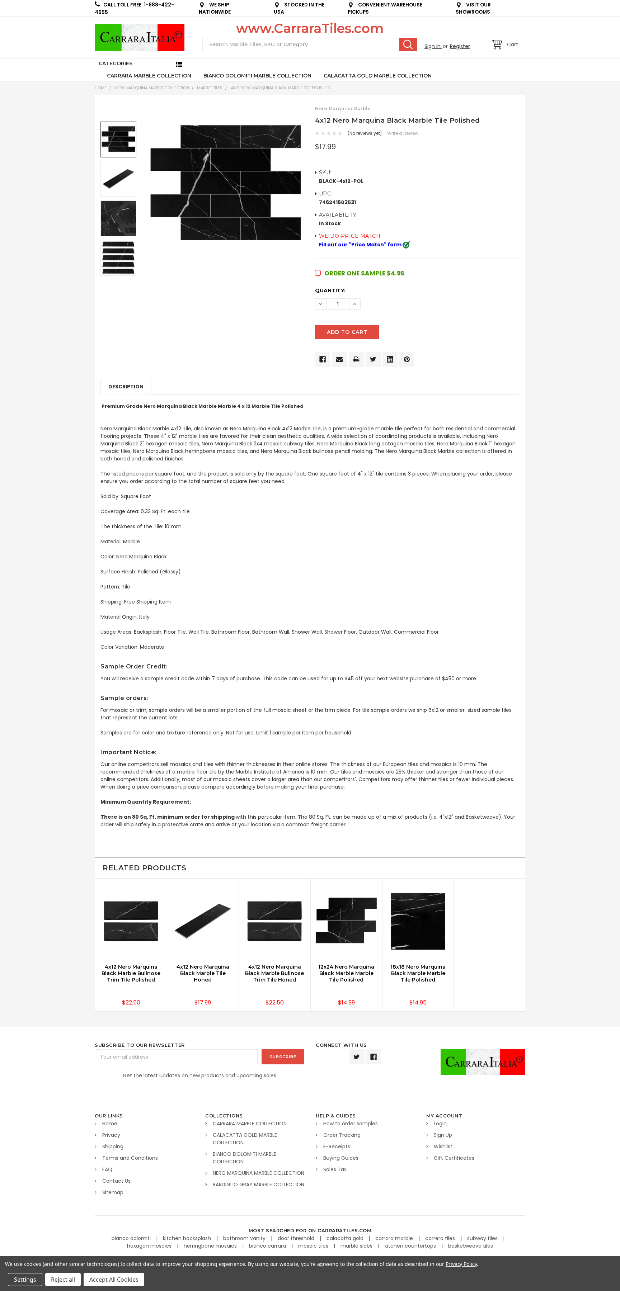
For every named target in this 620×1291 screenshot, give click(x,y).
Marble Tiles (209, 88)
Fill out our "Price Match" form (360, 244)
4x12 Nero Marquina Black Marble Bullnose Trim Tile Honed (274, 973)
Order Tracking (342, 1135)
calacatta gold (346, 1238)
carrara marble (394, 1238)
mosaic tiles (314, 1245)
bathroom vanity (245, 1238)
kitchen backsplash (187, 1238)
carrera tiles (440, 1238)
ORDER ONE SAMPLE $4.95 (364, 273)
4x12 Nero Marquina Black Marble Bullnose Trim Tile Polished (131, 973)
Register (460, 46)
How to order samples (350, 1123)
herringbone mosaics (211, 1245)
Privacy (111, 1135)
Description (126, 386)
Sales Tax (335, 1169)
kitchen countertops (411, 1245)
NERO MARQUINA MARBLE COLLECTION (151, 88)
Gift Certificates (454, 1158)
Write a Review (402, 133)
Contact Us (116, 1180)
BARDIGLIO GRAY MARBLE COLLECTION (258, 1184)
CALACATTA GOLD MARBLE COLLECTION (378, 75)
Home (101, 88)
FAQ (107, 1169)
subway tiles (483, 1238)
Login (440, 1123)
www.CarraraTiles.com (310, 28)
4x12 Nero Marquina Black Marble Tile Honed (203, 973)
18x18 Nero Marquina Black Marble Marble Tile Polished (418, 973)
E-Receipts (336, 1146)
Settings (25, 1279)
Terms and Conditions (130, 1158)
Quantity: (330, 290)
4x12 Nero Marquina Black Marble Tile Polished (280, 88)
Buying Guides (340, 1158)
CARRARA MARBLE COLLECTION (149, 75)
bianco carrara (268, 1245)
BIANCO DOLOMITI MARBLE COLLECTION (257, 75)
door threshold (297, 1238)
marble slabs (357, 1245)
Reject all (63, 1279)
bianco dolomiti (132, 1238)
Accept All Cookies (113, 1279)
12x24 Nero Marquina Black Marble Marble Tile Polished (346, 973)
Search (408, 44)
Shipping (112, 1146)
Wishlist (443, 1146)
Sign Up (443, 1135)
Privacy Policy (461, 1264)
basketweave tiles (470, 1245)
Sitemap (112, 1192)
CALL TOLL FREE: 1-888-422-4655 (134, 8)
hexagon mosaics (150, 1245)
